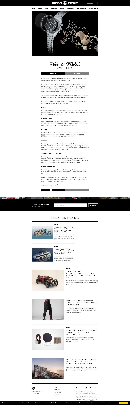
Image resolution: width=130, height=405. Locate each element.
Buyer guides (93, 9)
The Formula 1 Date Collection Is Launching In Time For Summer (63, 229)
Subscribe (93, 205)
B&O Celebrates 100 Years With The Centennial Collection (81, 332)
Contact (57, 390)
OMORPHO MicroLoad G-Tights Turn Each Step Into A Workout (82, 303)
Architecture (81, 9)
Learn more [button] (108, 402)
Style (62, 9)
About (56, 387)
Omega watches (61, 84)
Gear (33, 9)
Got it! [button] (123, 402)
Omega (43, 135)
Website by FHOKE (35, 393)
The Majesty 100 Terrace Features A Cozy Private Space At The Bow (64, 251)
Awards (56, 397)
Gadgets (54, 9)
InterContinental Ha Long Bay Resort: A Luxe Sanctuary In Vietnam (81, 362)
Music (68, 327)
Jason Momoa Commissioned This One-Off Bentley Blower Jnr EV (80, 274)
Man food (70, 9)
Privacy (56, 394)
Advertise (57, 392)
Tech (46, 9)
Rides (40, 9)
